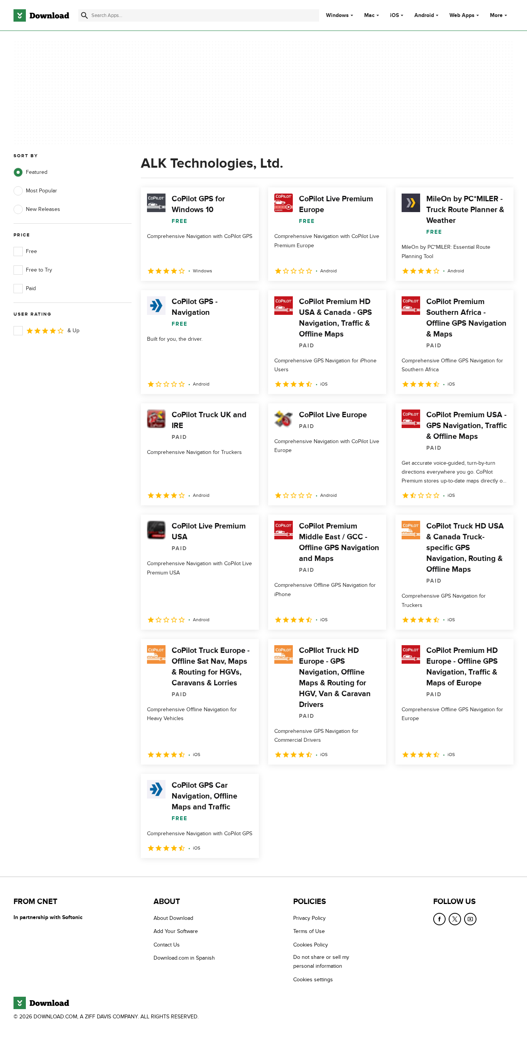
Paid (31, 288)
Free (31, 251)
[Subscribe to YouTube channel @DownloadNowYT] (470, 919)
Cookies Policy (310, 944)
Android (424, 15)
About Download (173, 918)
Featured (36, 172)
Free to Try (39, 270)
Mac (369, 15)
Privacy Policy (309, 918)
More (496, 15)
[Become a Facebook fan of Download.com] (439, 919)
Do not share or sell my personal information (321, 961)
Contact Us (167, 944)
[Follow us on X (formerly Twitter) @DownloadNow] (455, 919)
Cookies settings (313, 979)
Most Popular (41, 190)
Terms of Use (309, 931)
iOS (394, 15)
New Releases (43, 209)
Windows (337, 15)
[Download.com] (41, 15)
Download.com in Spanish (184, 958)
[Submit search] (84, 15)
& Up (73, 330)
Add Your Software (176, 931)
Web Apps (462, 15)
